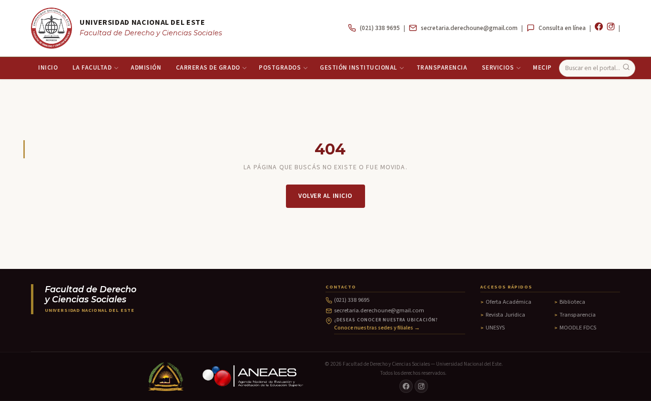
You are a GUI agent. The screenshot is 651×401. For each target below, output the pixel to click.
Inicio (48, 67)
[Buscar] (626, 68)
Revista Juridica (505, 314)
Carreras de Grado (208, 67)
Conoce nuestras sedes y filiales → (377, 328)
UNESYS (495, 327)
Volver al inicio (325, 195)
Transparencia (442, 67)
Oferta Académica (508, 302)
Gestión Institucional (358, 67)
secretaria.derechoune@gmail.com (469, 27)
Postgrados (280, 67)
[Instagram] (611, 28)
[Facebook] (599, 28)
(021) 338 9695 (380, 27)
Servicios (498, 67)
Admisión (146, 67)
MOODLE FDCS (577, 327)
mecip (542, 67)
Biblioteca (572, 302)
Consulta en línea (562, 27)
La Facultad (92, 67)
